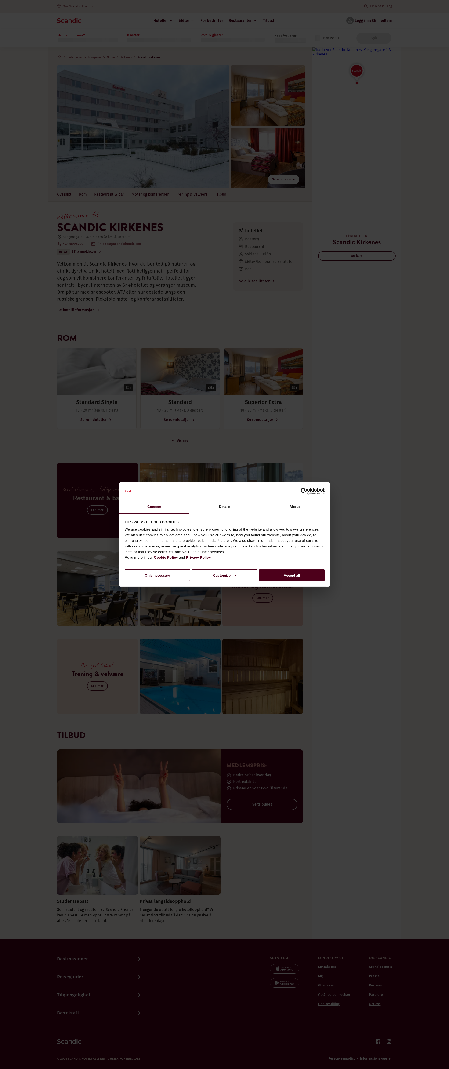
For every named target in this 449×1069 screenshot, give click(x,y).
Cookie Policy (166, 557)
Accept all (292, 575)
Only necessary (157, 575)
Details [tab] (224, 507)
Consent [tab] (154, 507)
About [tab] (295, 507)
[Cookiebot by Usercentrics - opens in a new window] (304, 491)
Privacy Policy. (199, 557)
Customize (222, 575)
